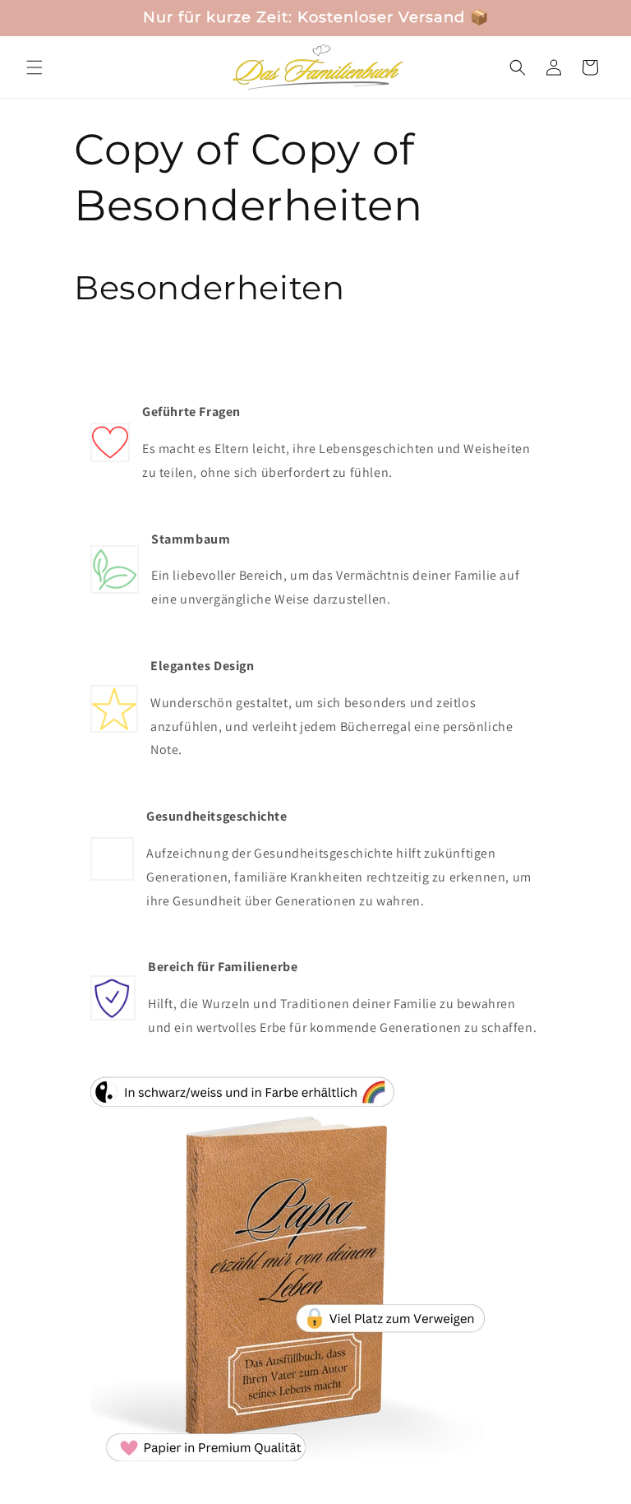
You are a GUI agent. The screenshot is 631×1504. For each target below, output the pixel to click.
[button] (34, 67)
